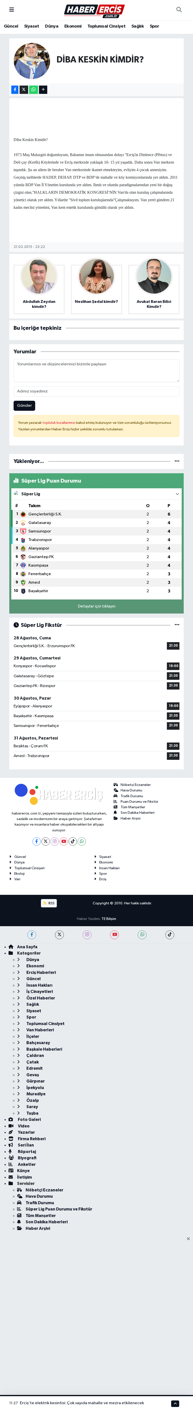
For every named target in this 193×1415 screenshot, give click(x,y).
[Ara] (179, 10)
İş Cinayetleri (39, 991)
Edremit (34, 1068)
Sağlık (137, 26)
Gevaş (32, 1075)
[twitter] (59, 934)
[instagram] (87, 934)
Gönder (24, 405)
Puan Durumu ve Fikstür (139, 801)
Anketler (26, 1164)
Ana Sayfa (27, 947)
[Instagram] (55, 841)
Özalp (32, 1100)
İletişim (24, 1177)
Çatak (32, 1062)
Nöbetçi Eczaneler (136, 785)
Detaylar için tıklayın (96, 606)
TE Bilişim (109, 919)
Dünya (51, 26)
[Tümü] (177, 461)
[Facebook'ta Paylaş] (14, 90)
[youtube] (114, 934)
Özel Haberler (40, 998)
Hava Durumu (131, 790)
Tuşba (32, 1113)
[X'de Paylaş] (24, 90)
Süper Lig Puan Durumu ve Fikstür (59, 1209)
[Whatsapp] (82, 841)
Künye (23, 1171)
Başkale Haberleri (44, 1049)
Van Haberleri (40, 1030)
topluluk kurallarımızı (59, 423)
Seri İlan (25, 1145)
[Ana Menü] (11, 10)
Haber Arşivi (130, 818)
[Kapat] (190, 1239)
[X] (45, 841)
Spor (154, 26)
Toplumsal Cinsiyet (106, 26)
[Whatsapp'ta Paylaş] (33, 90)
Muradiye (35, 1094)
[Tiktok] (73, 841)
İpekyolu (35, 1088)
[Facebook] (36, 841)
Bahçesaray (38, 1043)
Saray (32, 1107)
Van (17, 879)
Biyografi (26, 1158)
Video (23, 1126)
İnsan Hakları (109, 868)
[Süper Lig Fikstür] (177, 625)
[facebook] (31, 934)
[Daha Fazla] (43, 90)
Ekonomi (73, 26)
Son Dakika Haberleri (138, 813)
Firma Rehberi (31, 1139)
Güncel (11, 26)
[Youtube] (64, 841)
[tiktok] (169, 934)
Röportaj (26, 1152)
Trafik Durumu (132, 796)
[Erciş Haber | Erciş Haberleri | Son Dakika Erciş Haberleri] (94, 10)
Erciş (103, 879)
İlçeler (32, 1036)
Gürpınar (35, 1081)
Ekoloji (19, 873)
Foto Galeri (29, 1119)
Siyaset (31, 26)
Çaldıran (35, 1055)
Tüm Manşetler (133, 807)
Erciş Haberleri (41, 972)
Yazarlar (26, 1132)
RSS (51, 903)
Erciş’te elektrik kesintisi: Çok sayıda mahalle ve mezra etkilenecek (82, 1403)
